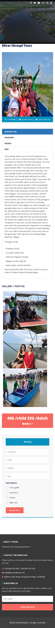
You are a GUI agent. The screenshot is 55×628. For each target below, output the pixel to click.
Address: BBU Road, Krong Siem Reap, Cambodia (24, 577)
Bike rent (14, 502)
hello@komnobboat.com (14, 572)
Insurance (14, 492)
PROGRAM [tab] (9, 137)
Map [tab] (7, 149)
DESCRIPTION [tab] (10, 131)
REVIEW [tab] (8, 143)
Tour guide (14, 487)
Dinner (12, 497)
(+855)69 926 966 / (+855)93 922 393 (19, 568)
